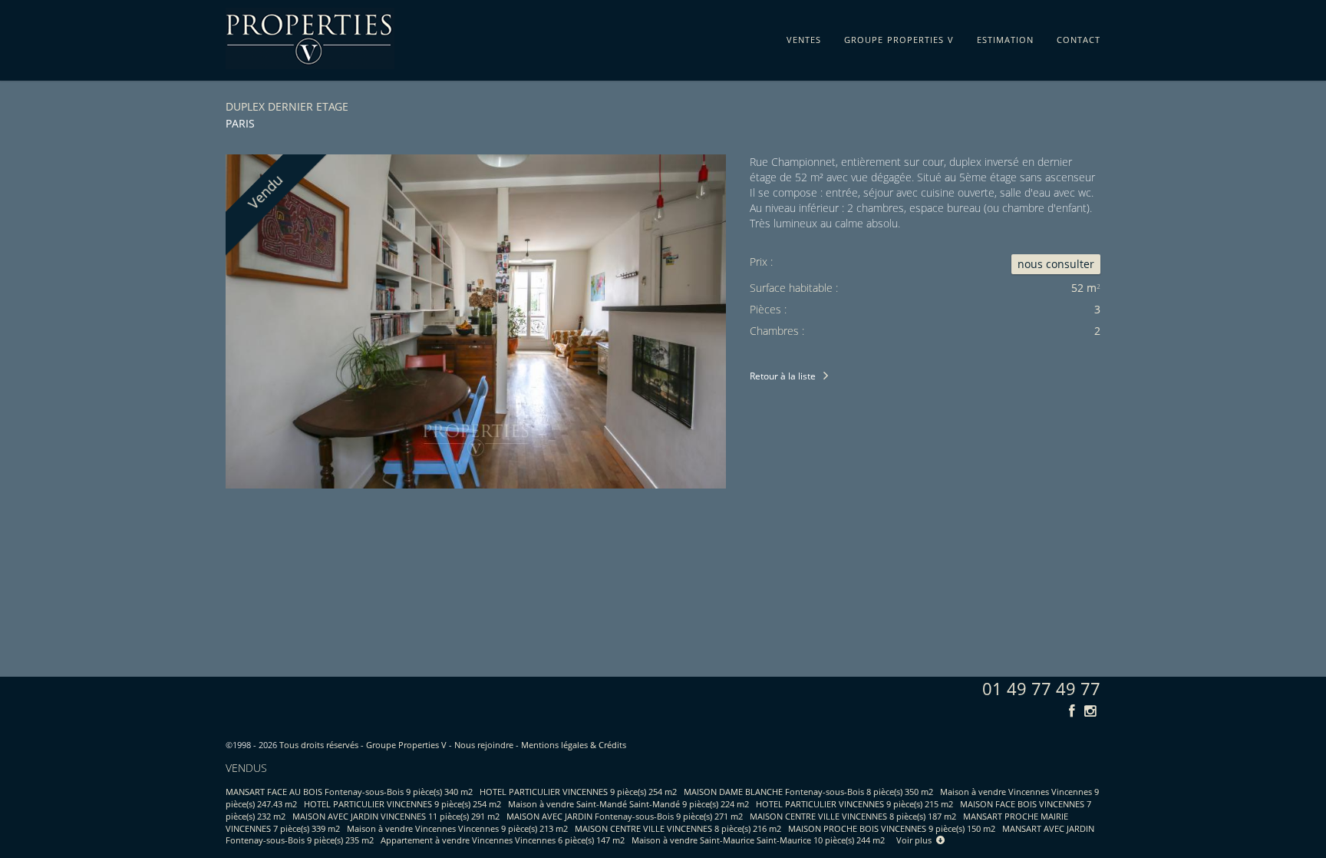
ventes (804, 36)
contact (1078, 36)
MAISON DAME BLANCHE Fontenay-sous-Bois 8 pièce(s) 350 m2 (808, 791)
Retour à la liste (783, 376)
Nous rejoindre (483, 744)
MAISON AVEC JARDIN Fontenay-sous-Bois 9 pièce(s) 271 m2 (624, 816)
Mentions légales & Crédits (573, 744)
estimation (1005, 36)
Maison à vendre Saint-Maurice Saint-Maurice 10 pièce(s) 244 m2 (758, 840)
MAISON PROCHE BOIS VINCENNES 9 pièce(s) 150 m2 (891, 828)
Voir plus (916, 840)
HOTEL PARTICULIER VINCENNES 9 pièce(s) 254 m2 (578, 791)
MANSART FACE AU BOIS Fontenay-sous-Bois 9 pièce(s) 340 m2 (349, 791)
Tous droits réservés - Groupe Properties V (363, 744)
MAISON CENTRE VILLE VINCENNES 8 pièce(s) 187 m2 (853, 816)
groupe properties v (899, 36)
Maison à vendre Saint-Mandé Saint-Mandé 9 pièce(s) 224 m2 (628, 804)
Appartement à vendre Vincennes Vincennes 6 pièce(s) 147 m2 (503, 840)
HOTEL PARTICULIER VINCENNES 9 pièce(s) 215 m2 (854, 804)
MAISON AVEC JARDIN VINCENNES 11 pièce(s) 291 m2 (396, 816)
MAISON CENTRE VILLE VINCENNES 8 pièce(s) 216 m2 (678, 828)
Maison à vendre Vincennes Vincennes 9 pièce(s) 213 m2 (457, 828)
